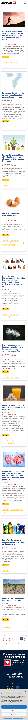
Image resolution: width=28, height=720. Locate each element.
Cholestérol (5, 62)
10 (3, 638)
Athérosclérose (14, 240)
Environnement (14, 509)
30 (18, 643)
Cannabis (5, 185)
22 (15, 641)
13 (12, 638)
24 (21, 641)
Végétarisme (6, 512)
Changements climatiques (9, 625)
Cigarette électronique (8, 127)
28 (12, 643)
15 (18, 638)
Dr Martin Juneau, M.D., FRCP (9, 44)
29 (15, 643)
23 (18, 641)
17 (24, 638)
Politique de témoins (8, 718)
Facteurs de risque (7, 65)
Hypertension (6, 316)
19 (6, 641)
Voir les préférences (14, 715)
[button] (26, 691)
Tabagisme (17, 127)
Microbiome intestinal (8, 248)
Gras (22, 242)
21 (12, 641)
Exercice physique (14, 62)
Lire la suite (5, 56)
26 (6, 643)
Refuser (14, 711)
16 (21, 638)
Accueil (10, 684)
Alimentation (6, 240)
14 (15, 638)
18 (3, 641)
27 (9, 643)
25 (24, 641)
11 (6, 638)
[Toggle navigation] (25, 3)
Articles (10, 686)
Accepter (14, 707)
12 (9, 638)
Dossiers (10, 688)
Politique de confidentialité (18, 718)
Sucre (4, 443)
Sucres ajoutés (11, 443)
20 (9, 641)
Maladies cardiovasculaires (9, 245)
